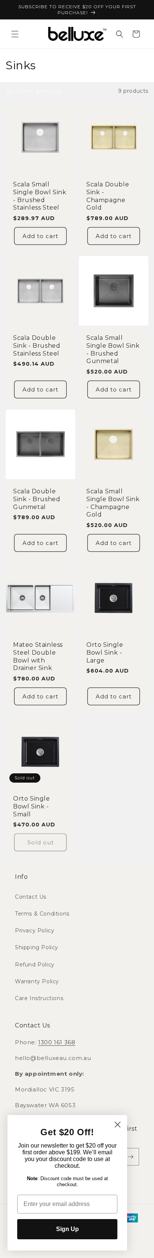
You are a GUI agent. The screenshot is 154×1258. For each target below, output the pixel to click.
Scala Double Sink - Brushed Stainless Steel (36, 345)
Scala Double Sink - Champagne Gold (107, 196)
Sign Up (67, 1229)
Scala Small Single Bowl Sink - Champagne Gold (113, 503)
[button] (15, 34)
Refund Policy (35, 964)
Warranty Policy (37, 981)
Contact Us (30, 896)
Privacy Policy (34, 930)
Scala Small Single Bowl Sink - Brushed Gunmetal (113, 349)
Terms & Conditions (42, 913)
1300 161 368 (56, 1042)
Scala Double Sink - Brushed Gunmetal (36, 499)
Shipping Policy (36, 947)
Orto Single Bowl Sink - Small (31, 806)
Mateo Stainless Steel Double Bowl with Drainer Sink (38, 656)
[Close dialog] (117, 1124)
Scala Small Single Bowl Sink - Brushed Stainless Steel (40, 196)
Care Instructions (39, 998)
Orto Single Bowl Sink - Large (104, 652)
